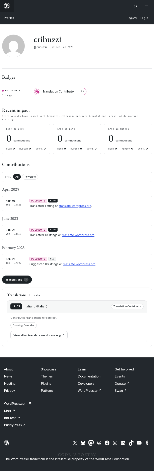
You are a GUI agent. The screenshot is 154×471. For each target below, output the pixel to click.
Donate (122, 383)
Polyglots (30, 176)
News (8, 376)
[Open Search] (135, 6)
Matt (9, 411)
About (8, 369)
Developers (86, 383)
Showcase (48, 369)
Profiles (9, 17)
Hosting (9, 383)
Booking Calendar (23, 325)
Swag (121, 391)
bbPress (12, 418)
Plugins (46, 383)
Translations (16, 279)
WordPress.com (17, 404)
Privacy (9, 391)
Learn (82, 369)
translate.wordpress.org (75, 206)
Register (132, 17)
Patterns (47, 391)
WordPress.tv (90, 391)
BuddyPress (15, 425)
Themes (47, 376)
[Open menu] (147, 6)
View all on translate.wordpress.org (37, 335)
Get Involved (124, 369)
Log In (144, 17)
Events (120, 376)
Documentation (89, 376)
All (16, 176)
